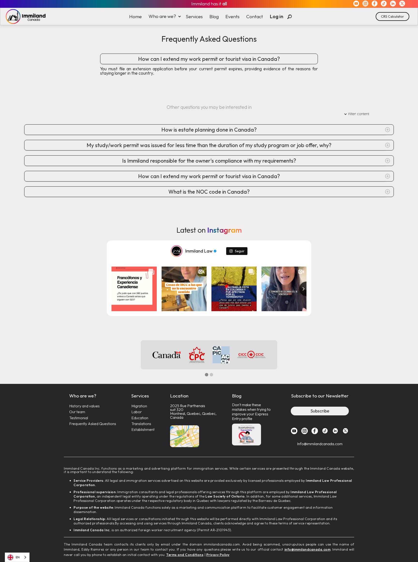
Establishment (143, 429)
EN (18, 557)
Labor (136, 412)
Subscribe (320, 411)
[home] (23, 16)
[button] (163, 16)
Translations (141, 423)
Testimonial (78, 418)
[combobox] (17, 557)
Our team (77, 412)
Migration (139, 406)
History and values (84, 406)
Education (139, 418)
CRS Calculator (392, 16)
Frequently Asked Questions (92, 423)
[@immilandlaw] (176, 251)
